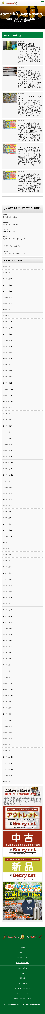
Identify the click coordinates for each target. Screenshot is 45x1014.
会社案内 (22, 953)
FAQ (22, 973)
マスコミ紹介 (22, 968)
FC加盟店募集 (22, 958)
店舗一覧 (22, 947)
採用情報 (22, 978)
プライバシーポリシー (22, 988)
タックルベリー (11, 3)
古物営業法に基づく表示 (22, 998)
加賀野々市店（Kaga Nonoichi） (22, 14)
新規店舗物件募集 (22, 963)
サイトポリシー (22, 993)
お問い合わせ (22, 983)
